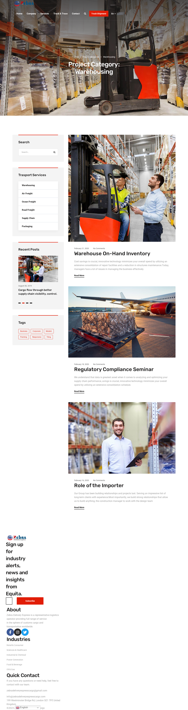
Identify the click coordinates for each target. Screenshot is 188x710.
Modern (49, 331)
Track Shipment (98, 13)
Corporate (37, 331)
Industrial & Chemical (16, 655)
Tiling (49, 337)
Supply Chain (28, 218)
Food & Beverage (14, 664)
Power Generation (15, 660)
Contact (76, 13)
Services (44, 13)
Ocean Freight (29, 201)
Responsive (36, 337)
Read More (79, 275)
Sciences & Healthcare (17, 650)
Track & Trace (60, 13)
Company (31, 13)
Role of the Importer (99, 485)
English (23, 707)
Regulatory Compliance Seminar (114, 369)
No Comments (99, 248)
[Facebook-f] (10, 632)
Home (19, 13)
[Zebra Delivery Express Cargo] (24, 3)
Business (23, 331)
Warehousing (28, 185)
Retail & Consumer (15, 645)
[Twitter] (25, 632)
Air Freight (27, 193)
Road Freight (28, 210)
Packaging (27, 226)
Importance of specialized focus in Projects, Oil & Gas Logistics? (35, 293)
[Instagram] (17, 632)
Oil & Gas (11, 669)
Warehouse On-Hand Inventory (112, 253)
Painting (23, 337)
